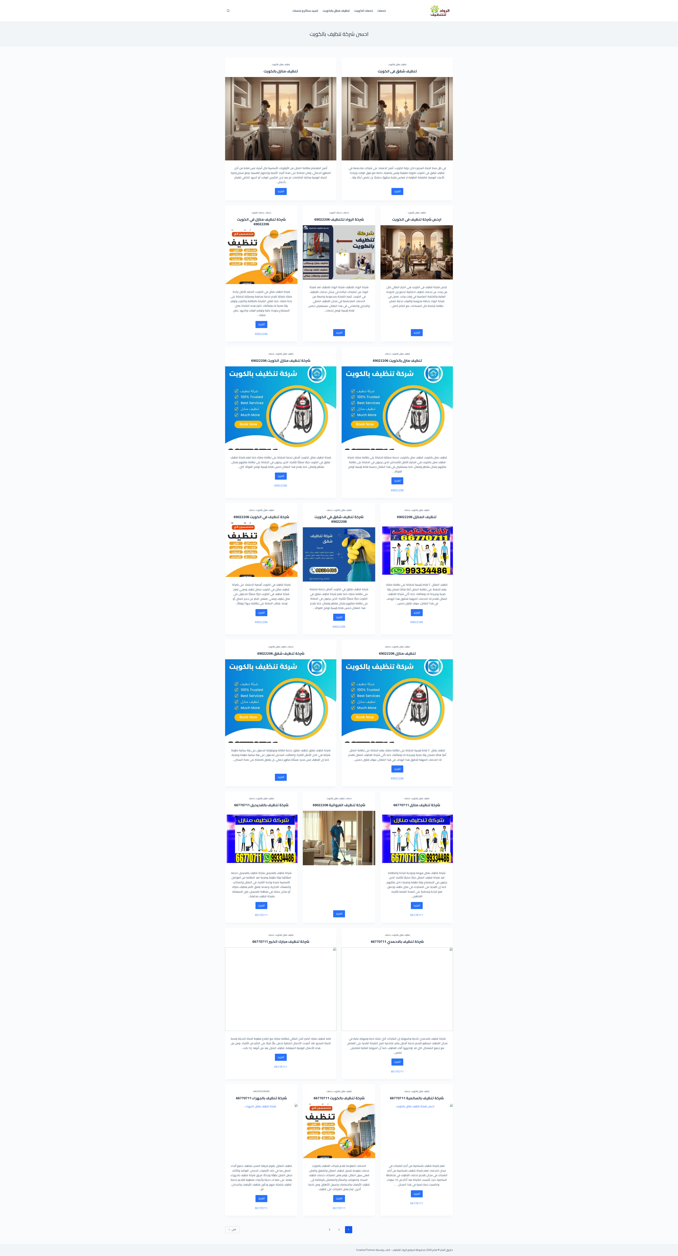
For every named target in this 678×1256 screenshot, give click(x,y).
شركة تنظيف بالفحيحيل (269, 805)
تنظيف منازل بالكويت (336, 10)
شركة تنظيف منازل (424, 805)
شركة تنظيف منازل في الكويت (261, 219)
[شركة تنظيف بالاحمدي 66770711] (397, 989)
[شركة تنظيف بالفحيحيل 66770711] (261, 838)
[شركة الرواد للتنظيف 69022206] (339, 252)
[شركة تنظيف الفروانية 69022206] (339, 838)
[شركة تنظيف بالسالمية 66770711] (416, 1131)
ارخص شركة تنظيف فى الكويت (416, 219)
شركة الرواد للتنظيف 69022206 (339, 219)
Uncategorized (261, 1091)
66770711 (401, 805)
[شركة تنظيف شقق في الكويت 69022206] (339, 554)
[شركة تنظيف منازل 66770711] (416, 838)
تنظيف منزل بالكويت (405, 360)
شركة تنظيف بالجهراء (269, 1098)
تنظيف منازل (405, 653)
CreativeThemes (365, 1249)
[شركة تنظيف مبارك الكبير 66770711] (280, 989)
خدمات (381, 10)
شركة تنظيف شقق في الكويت (339, 517)
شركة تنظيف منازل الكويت (288, 360)
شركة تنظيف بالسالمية (424, 1098)
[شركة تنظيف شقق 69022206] (280, 701)
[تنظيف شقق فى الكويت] (397, 119)
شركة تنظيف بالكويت (347, 1098)
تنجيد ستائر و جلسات (305, 10)
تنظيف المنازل (424, 517)
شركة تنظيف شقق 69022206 (280, 653)
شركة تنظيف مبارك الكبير (288, 941)
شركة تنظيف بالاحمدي (405, 941)
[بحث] (228, 10)
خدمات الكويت (363, 10)
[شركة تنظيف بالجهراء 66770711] (261, 1131)
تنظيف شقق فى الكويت (397, 71)
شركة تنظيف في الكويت (269, 517)
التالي (233, 1230)
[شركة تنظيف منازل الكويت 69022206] (280, 408)
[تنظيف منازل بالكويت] (280, 119)
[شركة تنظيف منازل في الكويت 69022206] (261, 257)
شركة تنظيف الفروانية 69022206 (339, 805)
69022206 (261, 224)
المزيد (396, 192)
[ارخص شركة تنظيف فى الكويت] (416, 252)
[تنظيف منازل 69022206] (397, 701)
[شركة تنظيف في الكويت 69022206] (261, 550)
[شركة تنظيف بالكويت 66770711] (339, 1131)
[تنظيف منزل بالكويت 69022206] (397, 408)
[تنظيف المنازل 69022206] (416, 550)
